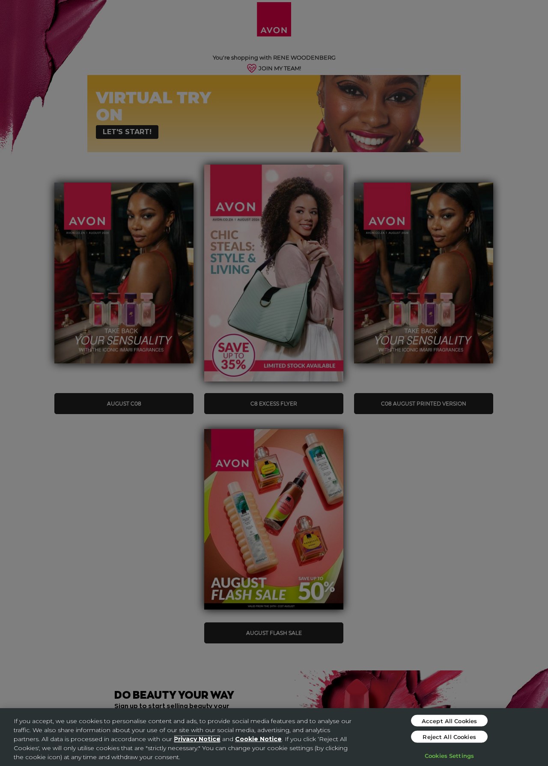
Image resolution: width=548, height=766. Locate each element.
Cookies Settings (449, 755)
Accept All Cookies (449, 720)
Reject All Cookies (449, 736)
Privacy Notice (197, 739)
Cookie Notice (258, 739)
